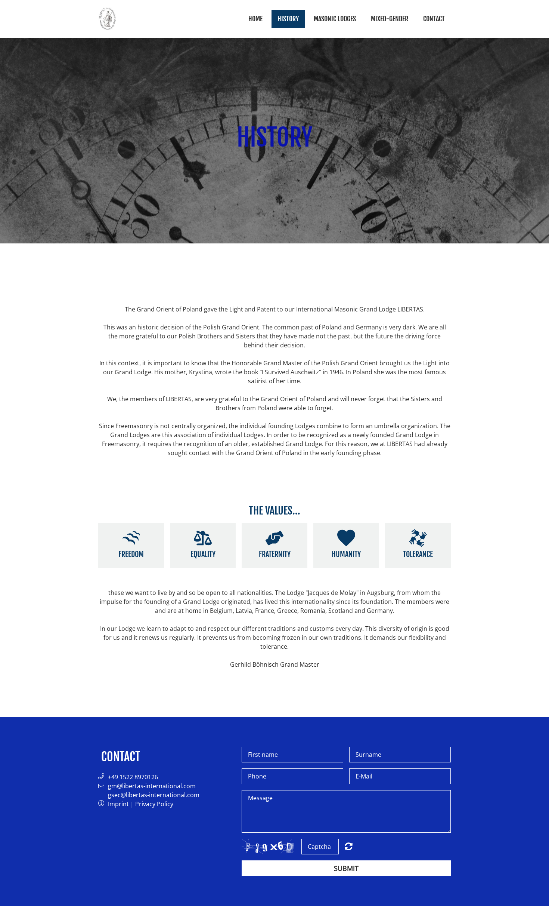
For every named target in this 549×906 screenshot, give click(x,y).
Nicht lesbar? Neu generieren (349, 846)
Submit (346, 868)
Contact (434, 19)
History (288, 19)
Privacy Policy (154, 804)
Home (255, 19)
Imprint (118, 804)
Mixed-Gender (389, 19)
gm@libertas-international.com (152, 786)
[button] (103, 777)
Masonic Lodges (335, 19)
